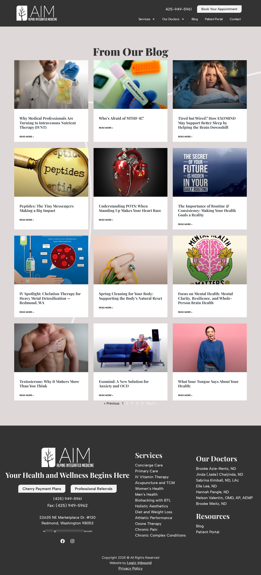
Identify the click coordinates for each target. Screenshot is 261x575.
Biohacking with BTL (153, 500)
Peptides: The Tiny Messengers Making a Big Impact (47, 208)
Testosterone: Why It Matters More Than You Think (49, 383)
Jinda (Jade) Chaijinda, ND (219, 474)
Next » (151, 403)
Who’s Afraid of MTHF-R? (121, 118)
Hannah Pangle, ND (212, 492)
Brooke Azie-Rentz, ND (216, 468)
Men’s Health (146, 494)
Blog (195, 19)
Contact (235, 19)
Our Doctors (170, 19)
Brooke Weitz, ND (211, 503)
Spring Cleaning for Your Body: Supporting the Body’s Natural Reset (130, 295)
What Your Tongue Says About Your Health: (208, 383)
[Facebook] (62, 541)
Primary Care (146, 471)
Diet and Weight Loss (153, 512)
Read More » (27, 136)
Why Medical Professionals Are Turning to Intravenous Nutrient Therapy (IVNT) (48, 122)
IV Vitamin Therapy (152, 477)
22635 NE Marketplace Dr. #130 (67, 517)
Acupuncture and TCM (155, 482)
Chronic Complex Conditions (160, 535)
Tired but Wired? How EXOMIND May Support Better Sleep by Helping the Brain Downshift (207, 122)
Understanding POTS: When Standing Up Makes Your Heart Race (130, 208)
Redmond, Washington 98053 (68, 523)
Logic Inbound (139, 562)
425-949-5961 (178, 9)
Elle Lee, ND (206, 486)
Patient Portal (214, 19)
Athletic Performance (153, 518)
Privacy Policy (130, 568)
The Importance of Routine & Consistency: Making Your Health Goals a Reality (207, 210)
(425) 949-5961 (67, 498)
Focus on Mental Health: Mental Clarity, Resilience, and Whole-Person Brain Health (205, 298)
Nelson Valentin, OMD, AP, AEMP (224, 498)
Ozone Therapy (148, 523)
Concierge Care (149, 465)
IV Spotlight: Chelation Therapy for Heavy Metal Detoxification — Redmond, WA (50, 298)
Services (144, 19)
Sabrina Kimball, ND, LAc (217, 480)
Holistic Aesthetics (151, 506)
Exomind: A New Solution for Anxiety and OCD (124, 383)
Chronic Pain (146, 529)
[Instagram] (72, 541)
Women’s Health (149, 488)
